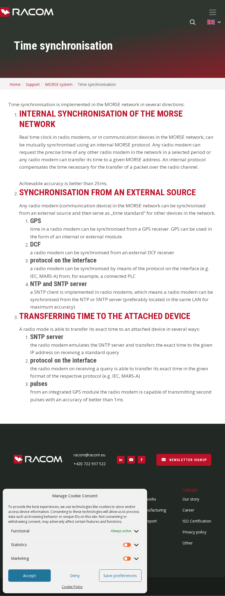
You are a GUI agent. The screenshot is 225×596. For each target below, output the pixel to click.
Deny (75, 575)
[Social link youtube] (131, 460)
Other (187, 543)
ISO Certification (196, 521)
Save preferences (120, 575)
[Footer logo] (38, 459)
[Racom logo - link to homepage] (27, 12)
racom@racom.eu (89, 454)
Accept (29, 575)
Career (188, 510)
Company (190, 490)
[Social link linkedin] (121, 460)
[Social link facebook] (141, 460)
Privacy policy (194, 532)
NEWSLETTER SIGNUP (187, 460)
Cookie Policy (72, 586)
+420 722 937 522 (90, 463)
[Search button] (193, 22)
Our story (190, 499)
